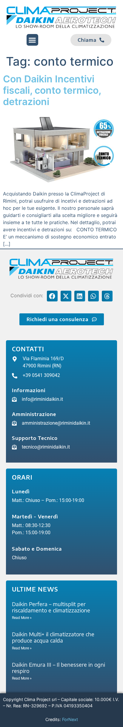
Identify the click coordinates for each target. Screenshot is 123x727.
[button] (32, 40)
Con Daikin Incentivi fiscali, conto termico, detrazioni (52, 90)
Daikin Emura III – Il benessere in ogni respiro (58, 667)
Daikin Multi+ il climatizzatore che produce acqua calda (53, 637)
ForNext (70, 719)
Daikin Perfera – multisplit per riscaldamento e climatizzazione (51, 607)
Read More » (22, 618)
